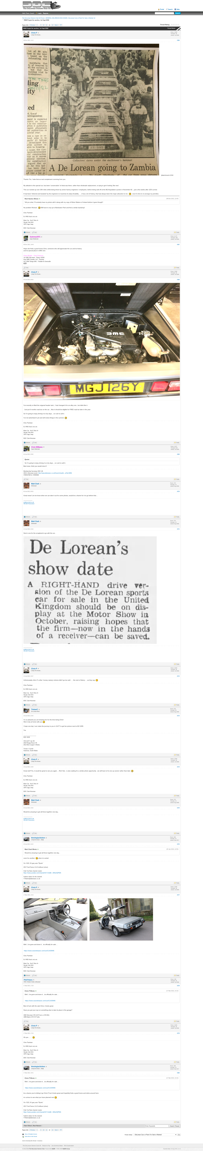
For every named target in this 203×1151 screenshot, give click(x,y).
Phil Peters (28, 980)
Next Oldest (28, 1125)
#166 (178, 40)
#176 (178, 844)
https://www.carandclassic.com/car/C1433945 (39, 951)
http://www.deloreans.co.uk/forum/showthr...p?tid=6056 (55, 473)
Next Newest (37, 1125)
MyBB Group (66, 1148)
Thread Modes (171, 28)
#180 (178, 1072)
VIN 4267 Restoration (28, 503)
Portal (162, 9)
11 (46, 25)
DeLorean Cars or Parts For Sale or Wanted (80, 18)
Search (170, 9)
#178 (178, 985)
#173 (178, 715)
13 (52, 25)
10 (43, 25)
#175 (178, 807)
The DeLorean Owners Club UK (32, 1145)
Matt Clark (35, 484)
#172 (178, 676)
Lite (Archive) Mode (57, 1145)
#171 (178, 529)
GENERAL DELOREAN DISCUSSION (56, 18)
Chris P (34, 33)
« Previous (32, 25)
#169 (178, 454)
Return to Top (46, 1145)
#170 (178, 491)
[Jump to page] (60, 25)
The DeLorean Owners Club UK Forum (33, 18)
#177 (178, 895)
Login (40, 13)
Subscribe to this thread (31, 1136)
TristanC (34, 709)
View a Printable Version (31, 1134)
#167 (178, 244)
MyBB (53, 1148)
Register (45, 13)
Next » (56, 25)
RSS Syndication (69, 1145)
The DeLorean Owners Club (37, 1148)
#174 (178, 766)
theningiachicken (38, 838)
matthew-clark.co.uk (28, 502)
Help (178, 9)
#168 (178, 279)
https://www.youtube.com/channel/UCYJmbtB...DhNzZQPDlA (42, 873)
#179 (178, 1033)
